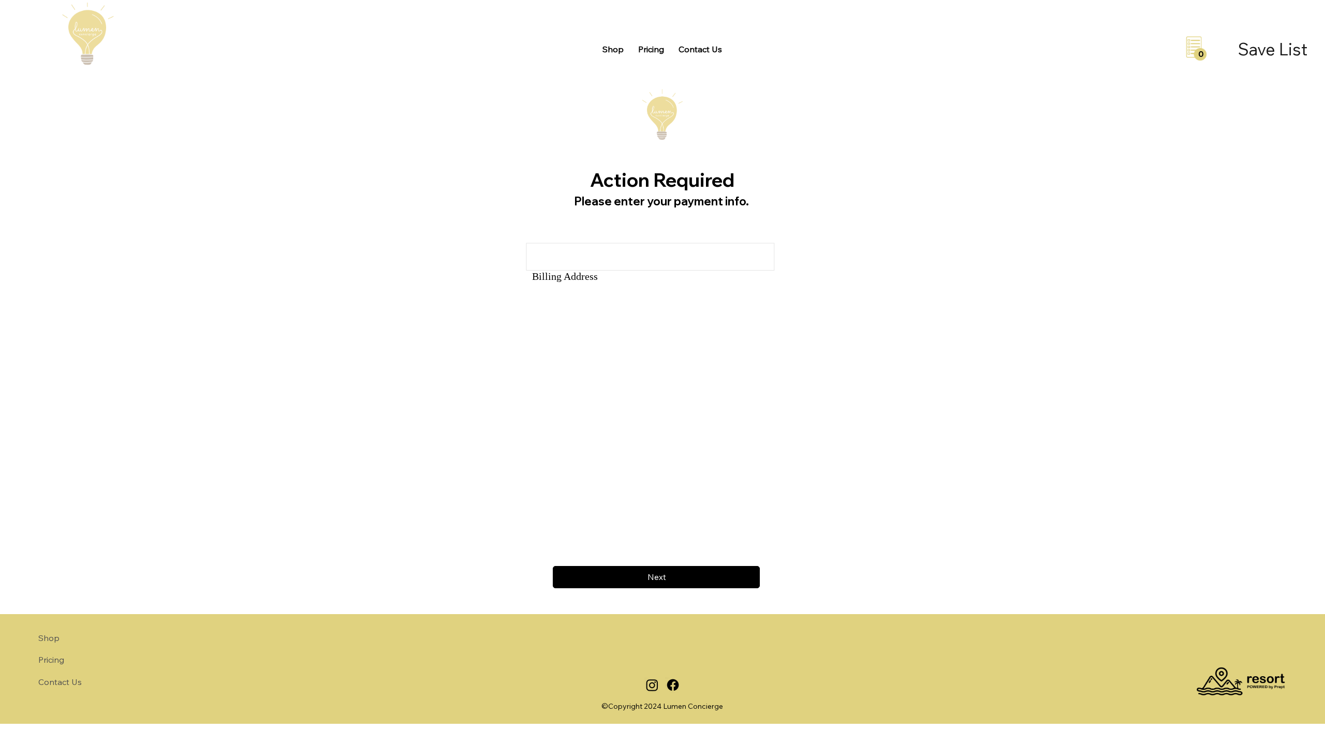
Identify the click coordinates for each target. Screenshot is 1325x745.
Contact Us (60, 682)
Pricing (51, 659)
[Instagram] (652, 685)
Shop (49, 638)
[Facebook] (673, 685)
